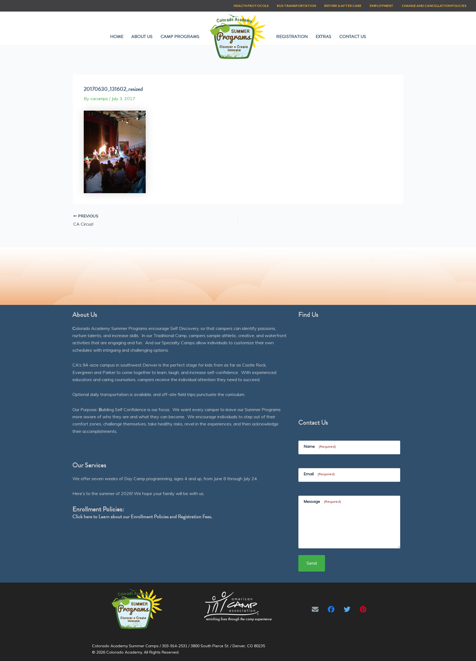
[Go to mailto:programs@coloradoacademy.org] (315, 609)
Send (312, 563)
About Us (142, 36)
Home (116, 36)
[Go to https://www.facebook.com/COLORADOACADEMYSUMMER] (331, 609)
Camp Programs (180, 36)
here (88, 516)
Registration (292, 36)
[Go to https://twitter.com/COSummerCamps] (347, 609)
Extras (323, 36)
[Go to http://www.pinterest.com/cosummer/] (363, 609)
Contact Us (352, 36)
